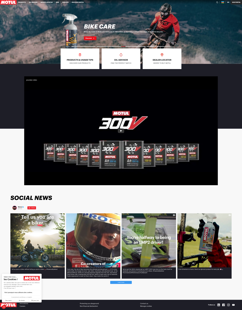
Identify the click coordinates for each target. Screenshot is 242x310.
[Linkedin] (218, 305)
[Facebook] (223, 305)
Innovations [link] (24, 303)
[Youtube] (233, 305)
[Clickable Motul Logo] (8, 2)
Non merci (8, 300)
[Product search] (217, 2)
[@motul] (14, 208)
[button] (4, 307)
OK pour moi (35, 300)
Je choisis (22, 300)
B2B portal (236, 2)
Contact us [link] (144, 303)
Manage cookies (146, 306)
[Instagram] (228, 305)
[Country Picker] (223, 2)
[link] (57, 2)
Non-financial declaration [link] (89, 306)
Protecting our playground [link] (89, 303)
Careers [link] (22, 306)
